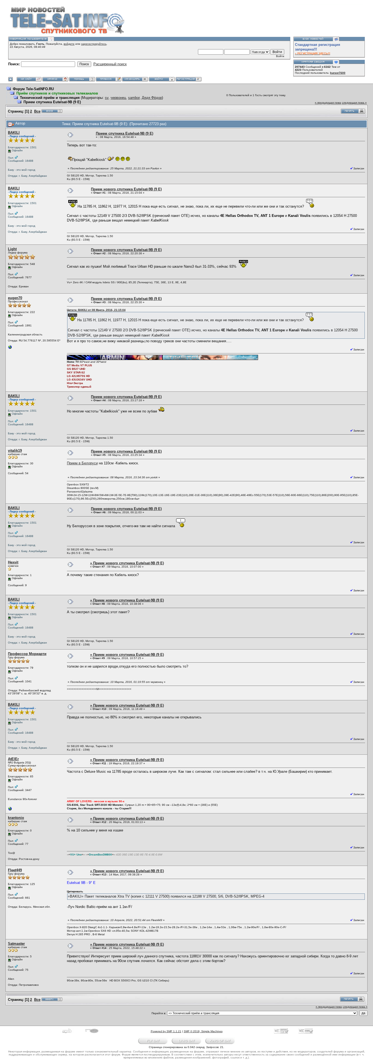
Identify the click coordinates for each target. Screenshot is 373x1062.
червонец (118, 98)
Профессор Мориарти (27, 654)
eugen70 (15, 298)
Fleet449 (15, 870)
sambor (134, 98)
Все (37, 111)
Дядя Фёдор (152, 98)
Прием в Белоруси (82, 463)
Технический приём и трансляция (50, 98)
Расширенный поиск (110, 64)
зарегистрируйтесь (93, 43)
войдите (69, 43)
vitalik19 (15, 451)
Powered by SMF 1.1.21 (166, 1031)
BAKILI (14, 133)
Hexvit (13, 562)
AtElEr (13, 759)
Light (12, 249)
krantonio (16, 818)
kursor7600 (337, 72)
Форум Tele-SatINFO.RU (33, 89)
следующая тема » (354, 102)
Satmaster (16, 944)
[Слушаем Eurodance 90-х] (10, 810)
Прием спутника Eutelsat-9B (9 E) (52, 102)
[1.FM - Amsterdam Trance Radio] (10, 348)
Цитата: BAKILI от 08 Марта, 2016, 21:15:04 (96, 309)
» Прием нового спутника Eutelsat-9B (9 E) (127, 563)
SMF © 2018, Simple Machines (203, 1031)
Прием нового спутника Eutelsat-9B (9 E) (126, 189)
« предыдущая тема (328, 102)
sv (106, 98)
